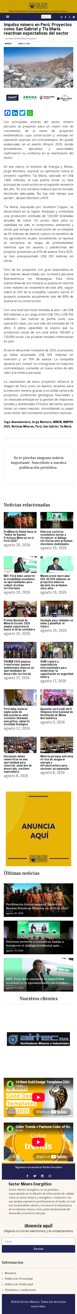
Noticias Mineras (23, 426)
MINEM (57, 422)
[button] (7, 16)
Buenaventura (21, 422)
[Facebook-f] (66, 17)
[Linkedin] (74, 17)
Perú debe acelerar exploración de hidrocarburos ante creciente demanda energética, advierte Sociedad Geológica (17, 716)
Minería (8, 43)
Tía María (65, 426)
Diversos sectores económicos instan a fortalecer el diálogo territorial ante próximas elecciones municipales (56, 538)
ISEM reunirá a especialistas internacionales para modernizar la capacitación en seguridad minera (56, 669)
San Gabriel (50, 426)
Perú (38, 426)
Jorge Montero (42, 422)
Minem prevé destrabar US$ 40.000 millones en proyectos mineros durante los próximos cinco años (55, 582)
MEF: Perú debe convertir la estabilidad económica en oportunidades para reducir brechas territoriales (19, 582)
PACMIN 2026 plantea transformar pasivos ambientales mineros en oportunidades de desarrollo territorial (19, 668)
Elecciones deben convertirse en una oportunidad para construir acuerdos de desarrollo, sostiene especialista (18, 764)
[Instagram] (61, 17)
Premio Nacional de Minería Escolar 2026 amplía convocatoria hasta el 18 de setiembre (19, 625)
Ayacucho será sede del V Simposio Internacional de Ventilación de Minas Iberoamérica (56, 713)
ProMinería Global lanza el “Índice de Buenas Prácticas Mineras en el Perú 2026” (20, 536)
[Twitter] (35, 1176)
